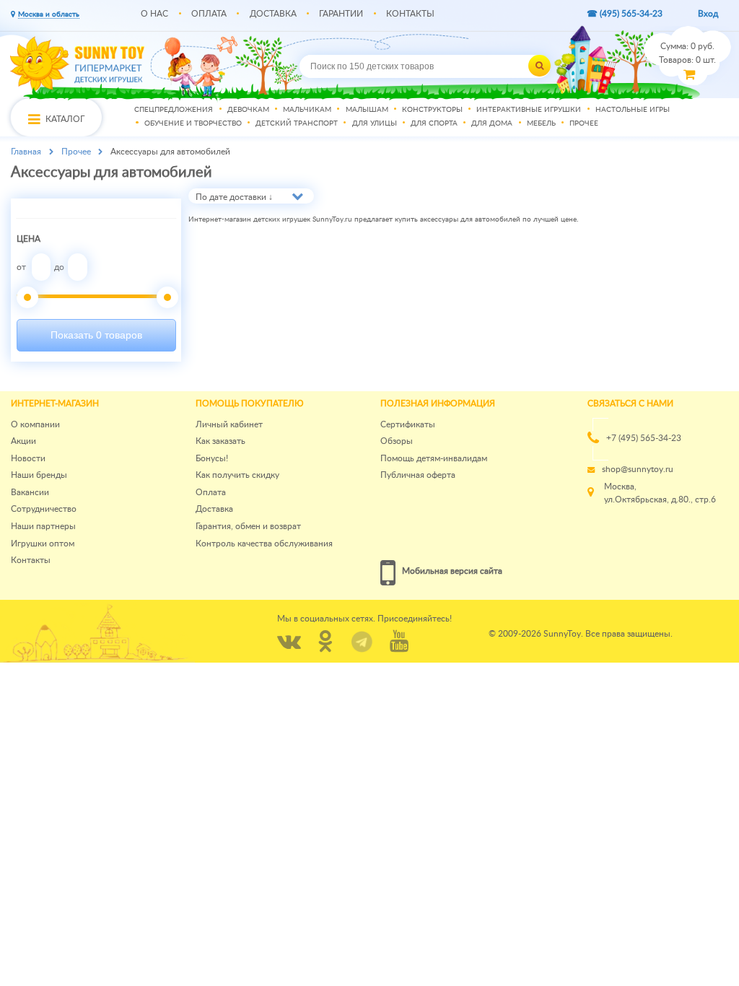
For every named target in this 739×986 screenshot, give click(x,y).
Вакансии (30, 492)
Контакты (410, 13)
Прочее (583, 124)
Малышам (367, 109)
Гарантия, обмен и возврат (248, 526)
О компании (35, 424)
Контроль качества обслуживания (264, 543)
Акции (23, 441)
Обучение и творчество (193, 124)
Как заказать (220, 441)
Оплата (209, 13)
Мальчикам (307, 109)
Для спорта (434, 124)
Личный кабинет (229, 424)
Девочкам (248, 109)
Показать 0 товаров (96, 335)
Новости (28, 458)
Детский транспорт (296, 124)
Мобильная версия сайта (452, 571)
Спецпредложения (173, 109)
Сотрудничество (43, 509)
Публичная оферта (417, 475)
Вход (708, 13)
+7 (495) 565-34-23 (643, 438)
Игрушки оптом (42, 543)
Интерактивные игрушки (528, 109)
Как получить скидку (237, 475)
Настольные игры (632, 109)
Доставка (273, 13)
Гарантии (341, 13)
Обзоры (396, 441)
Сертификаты (407, 424)
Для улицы (374, 124)
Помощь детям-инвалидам (433, 458)
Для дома (491, 124)
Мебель (541, 124)
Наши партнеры (43, 526)
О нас (154, 13)
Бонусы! (212, 458)
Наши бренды (39, 475)
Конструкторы (432, 109)
